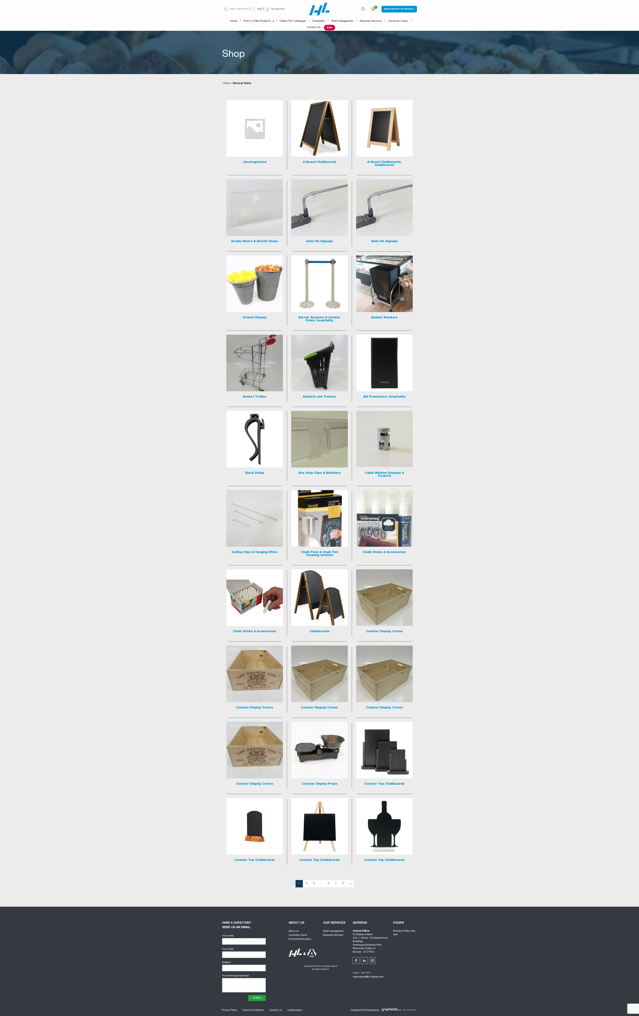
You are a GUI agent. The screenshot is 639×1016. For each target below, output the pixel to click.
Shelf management (333, 931)
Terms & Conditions (253, 1010)
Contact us (275, 1010)
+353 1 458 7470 (362, 973)
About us (294, 931)
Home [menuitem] (233, 21)
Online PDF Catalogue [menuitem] (293, 21)
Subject (226, 962)
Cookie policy (294, 1010)
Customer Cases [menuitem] (398, 21)
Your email (227, 949)
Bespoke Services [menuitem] (371, 21)
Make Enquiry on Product (399, 9)
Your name (228, 936)
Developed (370, 1010)
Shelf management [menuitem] (342, 21)
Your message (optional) (235, 976)
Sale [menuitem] (329, 27)
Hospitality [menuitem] (318, 21)
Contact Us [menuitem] (313, 27)
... (321, 883)
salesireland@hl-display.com (368, 977)
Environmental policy (300, 939)
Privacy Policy (229, 1010)
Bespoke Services (333, 935)
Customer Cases (298, 935)
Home (226, 83)
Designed (356, 1010)
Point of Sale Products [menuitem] (257, 21)
